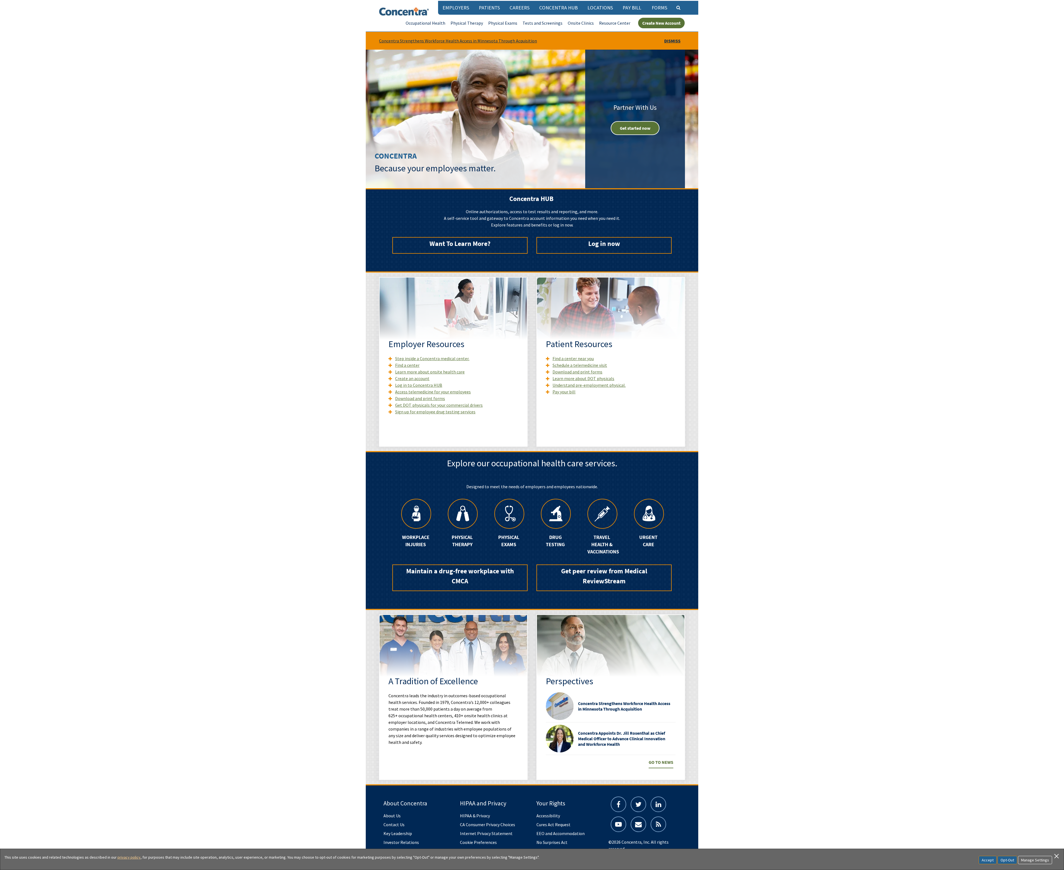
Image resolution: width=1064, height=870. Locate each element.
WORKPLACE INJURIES (415, 541)
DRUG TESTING (555, 541)
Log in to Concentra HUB (418, 385)
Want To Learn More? (459, 243)
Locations (600, 7)
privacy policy (128, 857)
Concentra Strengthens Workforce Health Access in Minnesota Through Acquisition (458, 41)
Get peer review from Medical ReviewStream (604, 576)
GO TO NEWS (661, 762)
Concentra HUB (558, 7)
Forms (659, 7)
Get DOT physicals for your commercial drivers (439, 405)
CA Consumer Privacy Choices (487, 824)
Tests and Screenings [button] (542, 23)
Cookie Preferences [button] (478, 842)
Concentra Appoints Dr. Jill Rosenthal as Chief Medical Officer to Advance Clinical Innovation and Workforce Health (621, 738)
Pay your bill (564, 392)
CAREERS (520, 7)
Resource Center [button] (614, 23)
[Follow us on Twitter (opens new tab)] (638, 804)
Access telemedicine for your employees (433, 392)
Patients (489, 7)
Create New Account (661, 23)
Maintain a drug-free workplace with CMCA (460, 576)
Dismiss (672, 41)
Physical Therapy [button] (467, 23)
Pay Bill (632, 7)
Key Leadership (397, 833)
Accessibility (548, 815)
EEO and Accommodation (560, 833)
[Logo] (404, 11)
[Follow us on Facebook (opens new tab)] (618, 804)
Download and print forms (420, 398)
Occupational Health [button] (425, 23)
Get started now (635, 128)
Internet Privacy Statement (486, 833)
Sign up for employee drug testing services (435, 411)
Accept (988, 860)
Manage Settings (1035, 860)
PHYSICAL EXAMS (508, 541)
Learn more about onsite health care (430, 372)
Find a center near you (573, 358)
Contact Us (394, 824)
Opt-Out (1007, 860)
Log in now (604, 243)
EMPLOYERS (456, 7)
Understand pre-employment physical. (589, 385)
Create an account (412, 378)
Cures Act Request (553, 824)
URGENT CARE (648, 541)
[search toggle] (678, 7)
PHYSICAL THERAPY (462, 541)
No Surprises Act (551, 842)
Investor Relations (401, 842)
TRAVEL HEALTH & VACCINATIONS (601, 544)
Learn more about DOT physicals (583, 378)
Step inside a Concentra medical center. (432, 358)
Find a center (407, 365)
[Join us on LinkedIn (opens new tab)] (658, 804)
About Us (392, 815)
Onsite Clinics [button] (581, 23)
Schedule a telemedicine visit (580, 365)
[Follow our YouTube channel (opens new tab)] (618, 824)
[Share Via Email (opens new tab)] (638, 824)
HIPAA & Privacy (475, 815)
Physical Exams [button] (502, 23)
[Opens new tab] (658, 824)
